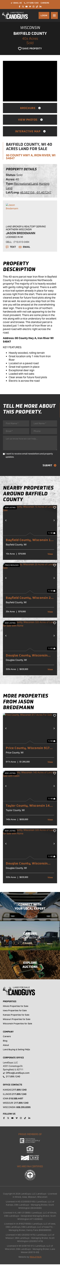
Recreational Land (26, 184)
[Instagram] (33, 7)
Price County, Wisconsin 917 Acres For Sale (28, 748)
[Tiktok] (37, 7)
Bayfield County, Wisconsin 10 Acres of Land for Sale (29, 540)
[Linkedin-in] (40, 7)
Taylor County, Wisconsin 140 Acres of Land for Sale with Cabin (29, 805)
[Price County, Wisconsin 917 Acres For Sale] (30, 728)
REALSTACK (36, 1257)
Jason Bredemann (20, 233)
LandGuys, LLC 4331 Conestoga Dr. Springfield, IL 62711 (13, 1066)
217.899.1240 (19, 1089)
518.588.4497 (16, 1098)
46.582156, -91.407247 (35, 192)
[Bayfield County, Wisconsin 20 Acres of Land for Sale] (30, 578)
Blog (5, 1041)
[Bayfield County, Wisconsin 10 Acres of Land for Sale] (30, 520)
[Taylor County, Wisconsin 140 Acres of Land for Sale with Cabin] (30, 786)
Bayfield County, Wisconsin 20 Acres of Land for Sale (29, 597)
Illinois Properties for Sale (15, 1006)
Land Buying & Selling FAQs (16, 1050)
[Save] (54, 507)
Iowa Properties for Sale (15, 1011)
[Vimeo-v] (30, 7)
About (6, 1045)
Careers (7, 1036)
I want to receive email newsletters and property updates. (29, 455)
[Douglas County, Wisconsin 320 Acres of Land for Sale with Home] (30, 636)
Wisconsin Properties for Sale (17, 1024)
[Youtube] (26, 7)
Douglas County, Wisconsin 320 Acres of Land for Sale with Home (30, 655)
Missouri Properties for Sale (16, 1019)
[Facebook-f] (19, 7)
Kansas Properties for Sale (16, 1015)
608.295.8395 (23, 1107)
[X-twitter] (23, 7)
